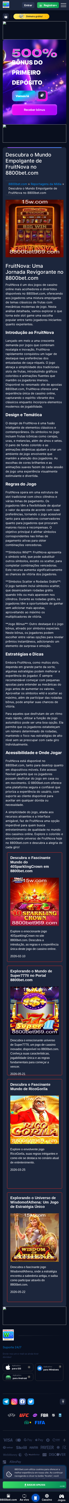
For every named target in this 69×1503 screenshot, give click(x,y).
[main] (35, 1498)
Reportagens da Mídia (46, 184)
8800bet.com (17, 184)
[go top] (63, 1401)
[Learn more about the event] (34, 30)
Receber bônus (34, 110)
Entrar (28, 5)
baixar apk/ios (46, 1485)
